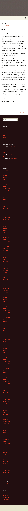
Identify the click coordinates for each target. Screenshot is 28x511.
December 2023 (6, 241)
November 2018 (6, 363)
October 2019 (6, 341)
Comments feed (6, 497)
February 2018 (6, 377)
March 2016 (5, 414)
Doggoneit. (5, 131)
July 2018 (5, 372)
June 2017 (5, 386)
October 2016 (6, 401)
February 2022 (6, 281)
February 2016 (6, 417)
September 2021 (6, 290)
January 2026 (5, 186)
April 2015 (5, 434)
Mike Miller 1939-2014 (12, 149)
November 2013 (6, 470)
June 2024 (5, 228)
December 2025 (6, 188)
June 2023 (5, 255)
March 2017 (5, 392)
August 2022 (5, 270)
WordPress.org (6, 499)
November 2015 (6, 423)
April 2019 (5, 352)
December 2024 (6, 215)
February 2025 (6, 210)
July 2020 (5, 321)
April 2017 (5, 390)
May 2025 (5, 204)
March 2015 (5, 437)
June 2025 (5, 201)
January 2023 (5, 266)
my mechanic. (6, 128)
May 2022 (5, 275)
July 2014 (5, 452)
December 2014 (6, 443)
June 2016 (5, 408)
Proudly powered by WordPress (14, 508)
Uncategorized (15, 25)
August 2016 (5, 403)
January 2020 (5, 335)
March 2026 (5, 181)
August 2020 (5, 319)
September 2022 (6, 268)
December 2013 (6, 468)
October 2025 (6, 193)
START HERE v (13, 146)
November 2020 (6, 312)
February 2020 (6, 332)
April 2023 (5, 259)
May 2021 (5, 299)
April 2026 (5, 179)
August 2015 (5, 428)
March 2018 (5, 374)
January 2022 (5, 284)
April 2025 (5, 206)
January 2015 (5, 441)
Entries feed (5, 495)
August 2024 (5, 224)
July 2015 (5, 430)
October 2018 (6, 366)
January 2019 (5, 359)
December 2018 (6, 361)
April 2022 (5, 277)
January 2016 (5, 419)
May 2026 (5, 177)
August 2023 (5, 250)
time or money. (6, 133)
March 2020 (5, 330)
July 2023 (5, 252)
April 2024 (5, 232)
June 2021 (5, 297)
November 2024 (6, 217)
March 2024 (5, 235)
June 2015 (5, 432)
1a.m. (4, 135)
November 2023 (6, 244)
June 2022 (5, 272)
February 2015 (6, 439)
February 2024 (6, 237)
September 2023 (6, 248)
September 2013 (6, 474)
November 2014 (6, 445)
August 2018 (5, 370)
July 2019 (5, 348)
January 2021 (5, 308)
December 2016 (6, 399)
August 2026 (5, 170)
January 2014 (5, 465)
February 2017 (6, 394)
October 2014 (6, 448)
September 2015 (6, 425)
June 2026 (5, 175)
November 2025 (6, 190)
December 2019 (6, 337)
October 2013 (6, 472)
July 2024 (5, 226)
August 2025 (5, 197)
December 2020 (6, 310)
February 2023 (6, 264)
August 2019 (5, 346)
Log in (4, 493)
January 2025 (5, 213)
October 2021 (6, 288)
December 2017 (6, 381)
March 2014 (5, 461)
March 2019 (5, 355)
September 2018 (6, 368)
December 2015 (6, 421)
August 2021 (5, 292)
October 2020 (6, 315)
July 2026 (5, 173)
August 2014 (5, 450)
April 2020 (5, 328)
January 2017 (5, 397)
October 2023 (6, 246)
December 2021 (6, 286)
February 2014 (6, 463)
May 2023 (5, 257)
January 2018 (5, 379)
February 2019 (6, 357)
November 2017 (6, 383)
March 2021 (5, 303)
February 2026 (6, 184)
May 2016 (5, 410)
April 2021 (5, 301)
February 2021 (6, 306)
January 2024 (5, 239)
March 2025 (5, 208)
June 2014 (5, 454)
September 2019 (6, 343)
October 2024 (6, 219)
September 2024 (6, 221)
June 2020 (5, 323)
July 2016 (5, 406)
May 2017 (5, 388)
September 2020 (6, 317)
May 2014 (5, 457)
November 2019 (6, 339)
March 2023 (5, 261)
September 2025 (6, 195)
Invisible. (5, 137)
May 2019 (5, 350)
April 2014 (5, 459)
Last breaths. (22, 113)
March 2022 (5, 279)
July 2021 (5, 295)
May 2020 (5, 326)
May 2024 (5, 230)
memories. (5, 113)
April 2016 (5, 412)
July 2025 (5, 199)
